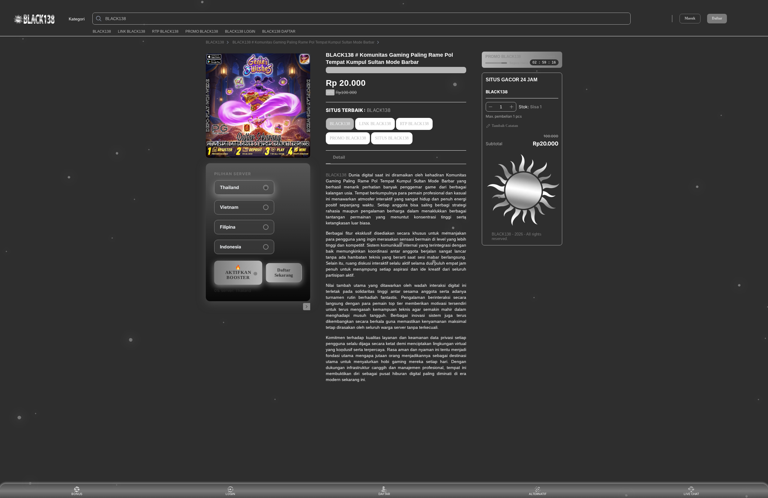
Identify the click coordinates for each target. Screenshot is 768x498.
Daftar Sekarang (283, 273)
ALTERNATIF (538, 494)
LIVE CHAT (691, 494)
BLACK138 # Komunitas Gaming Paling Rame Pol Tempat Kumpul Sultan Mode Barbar (303, 42)
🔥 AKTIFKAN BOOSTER (238, 272)
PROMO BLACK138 (201, 31)
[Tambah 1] (511, 106)
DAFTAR (383, 494)
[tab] (339, 157)
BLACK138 (102, 31)
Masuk (690, 18)
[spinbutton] (501, 107)
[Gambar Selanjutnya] (306, 306)
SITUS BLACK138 (392, 138)
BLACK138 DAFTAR (279, 31)
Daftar (717, 18)
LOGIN (230, 494)
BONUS (76, 494)
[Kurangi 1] (490, 106)
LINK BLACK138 (131, 31)
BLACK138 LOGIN (240, 31)
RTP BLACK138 (165, 31)
